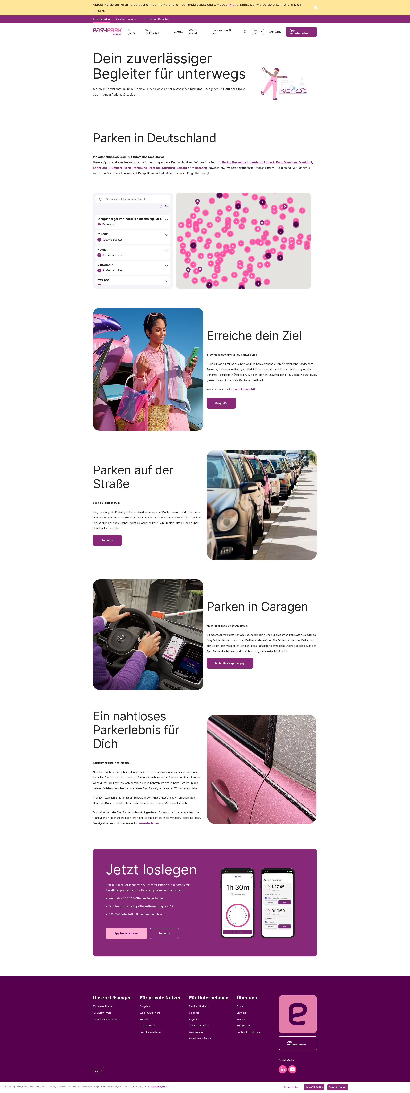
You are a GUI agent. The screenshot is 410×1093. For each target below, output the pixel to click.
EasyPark (241, 1012)
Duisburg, (169, 167)
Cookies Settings (291, 1087)
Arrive (240, 1006)
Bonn (127, 167)
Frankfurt (305, 162)
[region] (205, 1087)
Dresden (201, 167)
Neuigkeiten (243, 1025)
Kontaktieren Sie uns (151, 1032)
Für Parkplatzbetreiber (105, 1019)
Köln (279, 162)
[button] (245, 210)
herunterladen (148, 823)
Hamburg (256, 162)
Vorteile (144, 1019)
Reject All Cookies (314, 1087)
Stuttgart (115, 167)
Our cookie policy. (159, 1086)
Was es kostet (147, 1025)
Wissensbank (196, 1032)
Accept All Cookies (337, 1087)
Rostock (154, 167)
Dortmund (140, 167)
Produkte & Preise (199, 1025)
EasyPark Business (199, 1006)
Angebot (194, 1019)
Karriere (241, 1019)
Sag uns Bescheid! (242, 389)
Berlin (226, 162)
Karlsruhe (100, 167)
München (290, 162)
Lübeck (269, 162)
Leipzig (182, 167)
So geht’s (145, 1006)
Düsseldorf (240, 162)
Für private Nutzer (103, 1006)
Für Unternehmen (102, 1012)
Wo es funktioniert (150, 1012)
